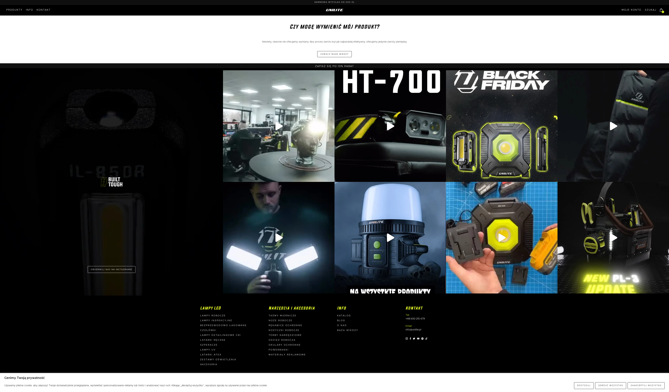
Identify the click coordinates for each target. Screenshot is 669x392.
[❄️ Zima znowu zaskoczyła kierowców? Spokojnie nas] (613, 126)
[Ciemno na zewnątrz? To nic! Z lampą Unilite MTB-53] (502, 237)
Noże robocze (281, 320)
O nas (342, 325)
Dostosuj (584, 385)
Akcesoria (208, 364)
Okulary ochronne (285, 345)
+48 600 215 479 (415, 319)
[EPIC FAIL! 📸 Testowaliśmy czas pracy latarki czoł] (278, 126)
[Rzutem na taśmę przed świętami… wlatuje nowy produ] (390, 126)
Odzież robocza (282, 340)
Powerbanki (279, 350)
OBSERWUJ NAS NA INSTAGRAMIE (111, 269)
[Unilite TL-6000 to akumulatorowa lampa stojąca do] (278, 237)
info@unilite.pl (413, 330)
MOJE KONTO (631, 10)
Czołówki (208, 330)
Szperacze (209, 345)
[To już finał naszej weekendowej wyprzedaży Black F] (502, 126)
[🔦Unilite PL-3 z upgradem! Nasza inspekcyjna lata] (613, 237)
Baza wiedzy (347, 330)
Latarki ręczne (213, 340)
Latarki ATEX (211, 355)
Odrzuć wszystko (610, 385)
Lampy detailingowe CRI (220, 335)
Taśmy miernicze (283, 316)
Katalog (344, 316)
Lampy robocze (213, 316)
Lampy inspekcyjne (216, 320)
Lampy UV (208, 350)
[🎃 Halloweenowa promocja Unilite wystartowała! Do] (390, 237)
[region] (334, 382)
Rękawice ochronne (285, 325)
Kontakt (44, 10)
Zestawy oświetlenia (218, 360)
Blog (341, 320)
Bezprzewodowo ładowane (223, 325)
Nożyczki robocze (284, 330)
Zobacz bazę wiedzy (334, 54)
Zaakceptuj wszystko (646, 385)
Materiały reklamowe (287, 355)
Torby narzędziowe (285, 335)
